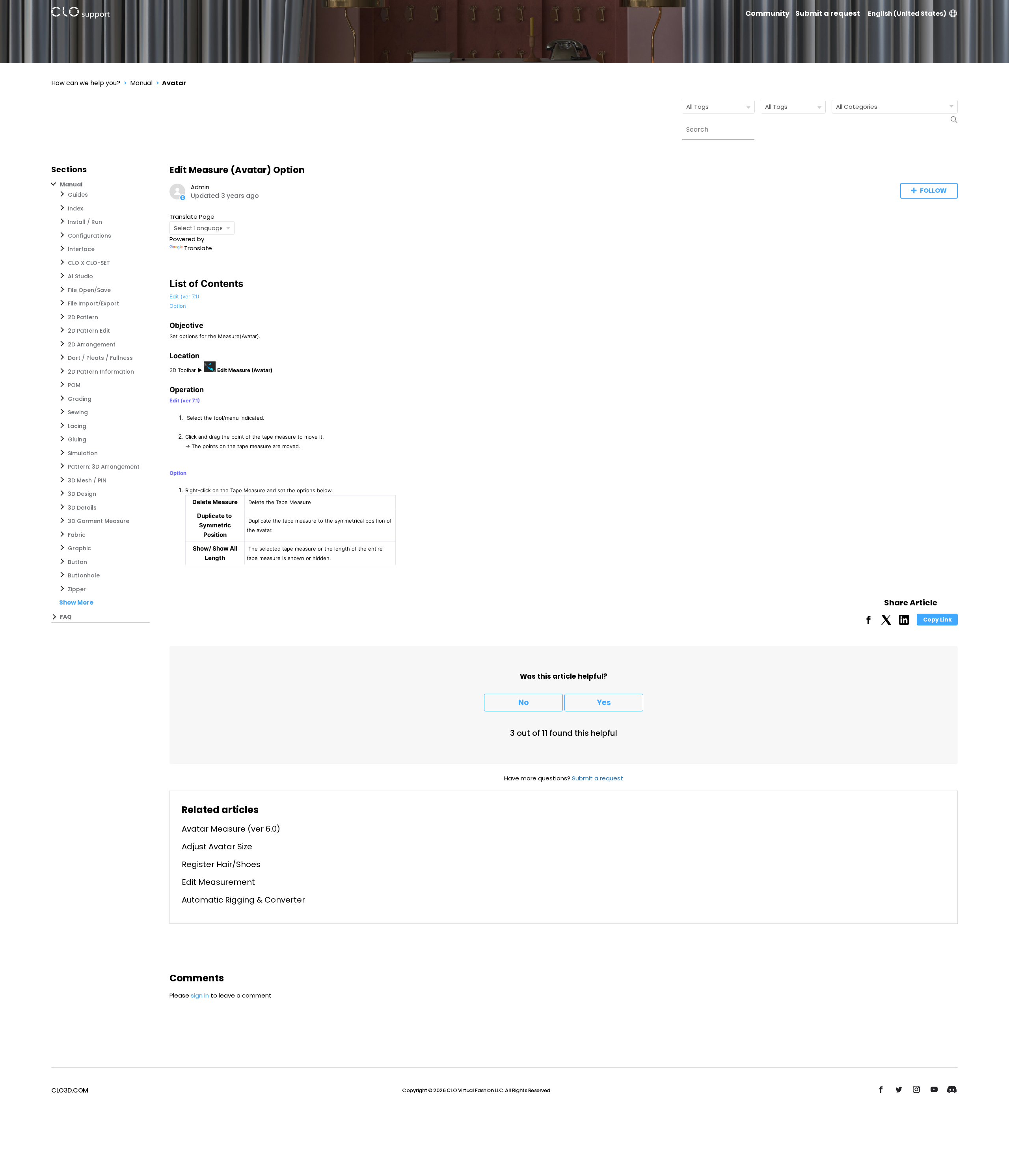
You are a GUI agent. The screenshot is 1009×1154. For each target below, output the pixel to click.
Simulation (83, 453)
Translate (198, 248)
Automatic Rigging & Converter (243, 899)
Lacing (77, 426)
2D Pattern (83, 317)
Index (75, 208)
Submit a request (827, 13)
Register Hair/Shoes (221, 864)
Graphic (79, 548)
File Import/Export (93, 303)
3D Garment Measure (98, 521)
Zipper (77, 589)
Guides (78, 195)
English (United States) (907, 13)
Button (77, 562)
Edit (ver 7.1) (184, 296)
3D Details (82, 508)
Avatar (174, 82)
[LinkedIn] (904, 622)
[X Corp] (886, 622)
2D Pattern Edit (89, 331)
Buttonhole (84, 575)
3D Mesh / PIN (87, 480)
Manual (141, 82)
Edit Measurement (218, 882)
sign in (200, 995)
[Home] (80, 14)
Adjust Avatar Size (217, 846)
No (523, 702)
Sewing (78, 412)
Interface (81, 249)
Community (767, 13)
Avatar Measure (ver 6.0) (231, 828)
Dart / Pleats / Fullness (100, 358)
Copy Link (937, 620)
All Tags (697, 106)
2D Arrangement (91, 344)
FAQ (66, 617)
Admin (200, 187)
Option (177, 306)
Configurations (89, 236)
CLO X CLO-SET (89, 263)
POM (74, 385)
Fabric (77, 535)
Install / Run (85, 222)
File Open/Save (89, 290)
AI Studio (80, 276)
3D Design (82, 494)
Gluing (77, 439)
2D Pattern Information (101, 372)
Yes (604, 702)
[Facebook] (868, 622)
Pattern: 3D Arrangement (104, 467)
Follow (933, 190)
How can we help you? (85, 82)
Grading (79, 399)
